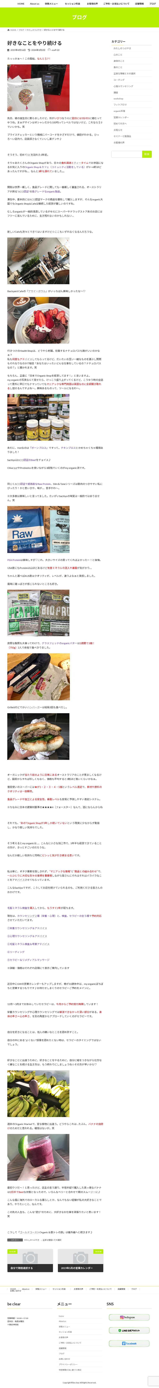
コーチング (119, 80)
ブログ (134, 1289)
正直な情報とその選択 (52, 1240)
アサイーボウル (37, 291)
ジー (93, 1191)
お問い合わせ (15, 1291)
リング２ (32, 915)
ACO (21, 191)
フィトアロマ (120, 104)
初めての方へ (120, 123)
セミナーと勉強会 (122, 136)
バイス (28, 359)
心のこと (118, 54)
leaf (16, 467)
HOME (13, 1289)
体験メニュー (41, 1289)
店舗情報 (121, 1289)
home (61, 1316)
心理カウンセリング (123, 86)
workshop (118, 98)
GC (29, 154)
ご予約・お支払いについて (100, 1289)
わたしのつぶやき (31, 1240)
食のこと (118, 67)
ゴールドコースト (29, 1232)
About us (25, 1289)
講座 (116, 92)
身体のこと (119, 61)
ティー (77, 162)
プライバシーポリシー (68, 1364)
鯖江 (60, 843)
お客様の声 (119, 142)
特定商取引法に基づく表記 (70, 1370)
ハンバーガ (33, 707)
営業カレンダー (121, 117)
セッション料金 (60, 1289)
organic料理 (119, 111)
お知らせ (118, 129)
